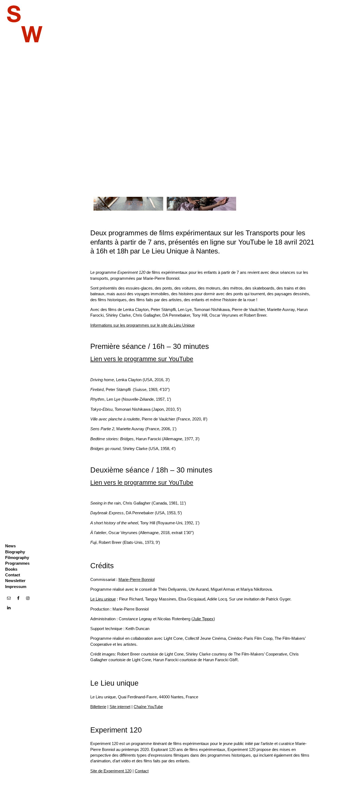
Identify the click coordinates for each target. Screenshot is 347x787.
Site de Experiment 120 (110, 771)
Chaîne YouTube (148, 706)
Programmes (17, 563)
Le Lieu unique (103, 599)
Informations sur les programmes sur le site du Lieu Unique (142, 325)
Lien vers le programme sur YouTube (141, 359)
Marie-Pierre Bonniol (136, 579)
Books (11, 569)
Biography (15, 552)
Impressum (15, 586)
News (10, 546)
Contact (12, 575)
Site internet (120, 706)
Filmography (17, 557)
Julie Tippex (203, 618)
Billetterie (98, 706)
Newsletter (15, 580)
